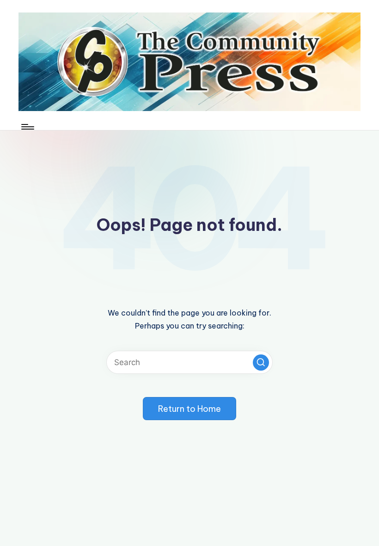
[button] (261, 362)
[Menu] (27, 127)
